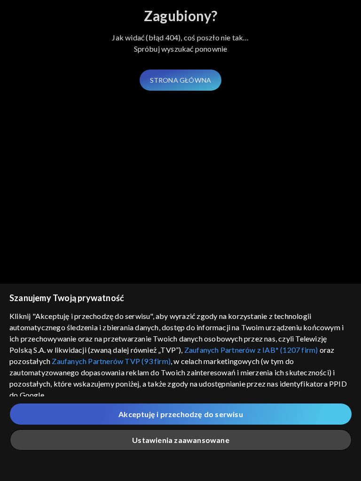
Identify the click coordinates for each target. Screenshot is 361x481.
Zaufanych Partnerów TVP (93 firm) (111, 361)
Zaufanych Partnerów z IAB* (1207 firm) (251, 349)
